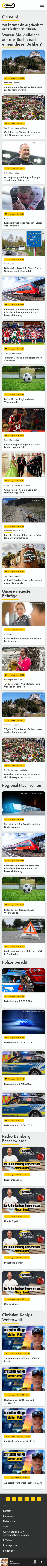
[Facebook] (14, 1499)
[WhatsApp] (8, 1499)
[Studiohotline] (39, 1499)
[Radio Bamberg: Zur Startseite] (20, 5)
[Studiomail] (33, 1499)
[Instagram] (20, 1499)
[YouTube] (27, 1499)
